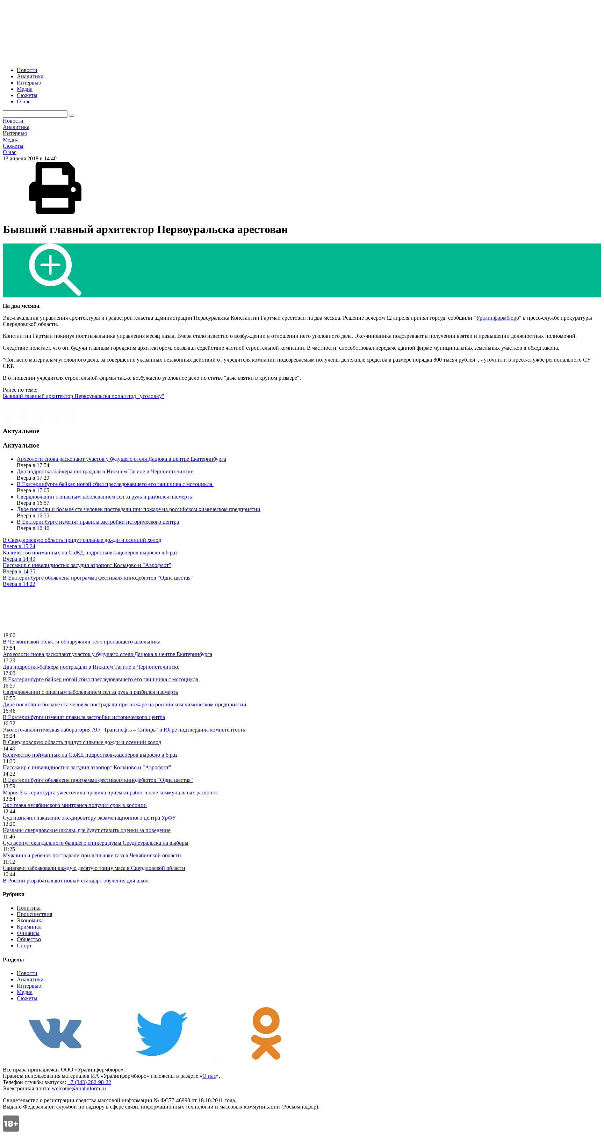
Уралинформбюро (497, 318)
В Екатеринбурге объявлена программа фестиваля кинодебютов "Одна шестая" (98, 780)
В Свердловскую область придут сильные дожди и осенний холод (82, 742)
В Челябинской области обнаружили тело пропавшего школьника (81, 642)
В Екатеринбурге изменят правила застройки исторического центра (98, 522)
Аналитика (30, 76)
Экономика (30, 920)
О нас (23, 101)
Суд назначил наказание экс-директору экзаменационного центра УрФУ (89, 818)
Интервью (29, 83)
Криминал (29, 927)
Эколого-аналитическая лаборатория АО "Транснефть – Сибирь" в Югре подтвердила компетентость (124, 730)
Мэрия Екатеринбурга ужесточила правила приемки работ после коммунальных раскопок (110, 792)
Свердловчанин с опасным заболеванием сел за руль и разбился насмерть (104, 497)
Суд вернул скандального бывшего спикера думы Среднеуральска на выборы (95, 843)
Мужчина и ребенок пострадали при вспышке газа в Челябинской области (92, 855)
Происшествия (34, 914)
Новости (27, 70)
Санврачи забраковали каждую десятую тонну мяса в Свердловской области (94, 868)
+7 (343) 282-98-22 (89, 1082)
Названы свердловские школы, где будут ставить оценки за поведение (87, 830)
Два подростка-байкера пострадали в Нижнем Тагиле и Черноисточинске (105, 471)
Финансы (28, 933)
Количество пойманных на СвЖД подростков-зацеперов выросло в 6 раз (90, 755)
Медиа (25, 89)
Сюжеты (27, 95)
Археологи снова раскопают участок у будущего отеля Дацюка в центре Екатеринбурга (121, 459)
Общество (29, 939)
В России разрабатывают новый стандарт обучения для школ (76, 881)
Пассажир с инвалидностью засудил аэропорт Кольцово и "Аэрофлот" (87, 767)
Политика (29, 908)
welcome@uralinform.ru (79, 1088)
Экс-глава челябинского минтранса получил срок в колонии (75, 805)
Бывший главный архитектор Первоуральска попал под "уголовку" (83, 396)
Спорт (24, 946)
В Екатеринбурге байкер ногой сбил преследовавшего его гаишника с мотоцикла (115, 484)
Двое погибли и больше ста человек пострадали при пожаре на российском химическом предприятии (138, 509)
